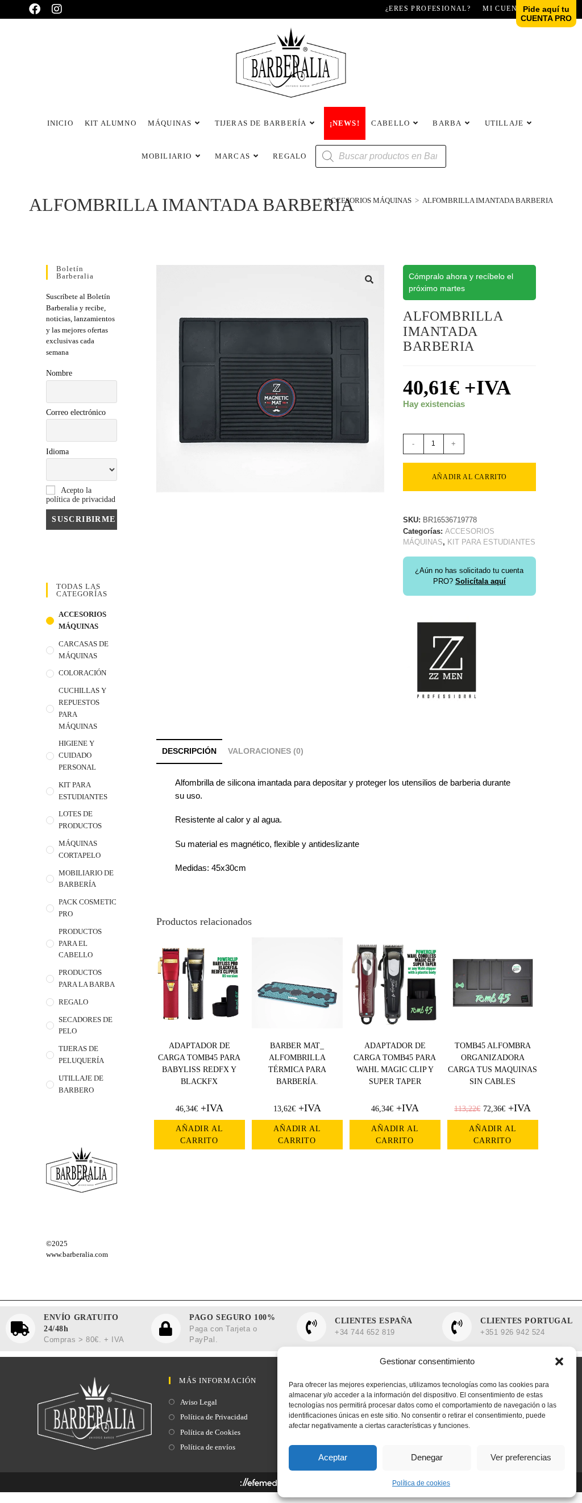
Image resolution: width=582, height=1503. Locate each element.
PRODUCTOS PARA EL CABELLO (80, 943)
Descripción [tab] (189, 751)
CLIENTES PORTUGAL (526, 1321)
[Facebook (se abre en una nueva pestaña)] (37, 9)
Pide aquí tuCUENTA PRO (546, 14)
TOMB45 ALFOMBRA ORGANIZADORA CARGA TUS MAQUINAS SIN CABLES (492, 1063)
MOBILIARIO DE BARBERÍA (86, 879)
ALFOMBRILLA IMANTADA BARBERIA (487, 200)
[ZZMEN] (445, 658)
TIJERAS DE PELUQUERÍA (81, 1054)
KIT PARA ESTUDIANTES (83, 790)
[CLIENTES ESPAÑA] (311, 1327)
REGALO (73, 1002)
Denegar (427, 1457)
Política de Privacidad (214, 1417)
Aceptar (332, 1457)
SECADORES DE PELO (86, 1025)
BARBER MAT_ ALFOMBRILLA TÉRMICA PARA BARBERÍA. (297, 1063)
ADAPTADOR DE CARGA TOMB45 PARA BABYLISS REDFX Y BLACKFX (199, 1063)
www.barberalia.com (77, 1254)
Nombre (59, 373)
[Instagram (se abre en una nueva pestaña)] (57, 9)
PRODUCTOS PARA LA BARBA (87, 978)
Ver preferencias (520, 1457)
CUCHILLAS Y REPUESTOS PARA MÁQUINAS (82, 708)
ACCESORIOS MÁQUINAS (82, 620)
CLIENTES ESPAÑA (374, 1321)
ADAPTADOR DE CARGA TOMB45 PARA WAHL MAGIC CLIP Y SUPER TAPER (395, 1063)
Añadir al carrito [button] (199, 1134)
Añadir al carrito (469, 477)
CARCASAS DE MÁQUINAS (84, 650)
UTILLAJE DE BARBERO (81, 1084)
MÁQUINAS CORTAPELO (80, 849)
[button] (559, 1361)
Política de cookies (421, 1483)
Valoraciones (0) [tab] (266, 751)
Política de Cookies (210, 1432)
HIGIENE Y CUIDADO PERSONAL (77, 755)
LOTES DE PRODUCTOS (80, 819)
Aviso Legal (198, 1402)
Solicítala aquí (480, 581)
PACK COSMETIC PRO (88, 908)
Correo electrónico (76, 412)
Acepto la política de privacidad (80, 495)
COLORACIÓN (82, 673)
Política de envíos (207, 1447)
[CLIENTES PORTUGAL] (457, 1327)
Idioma (57, 451)
